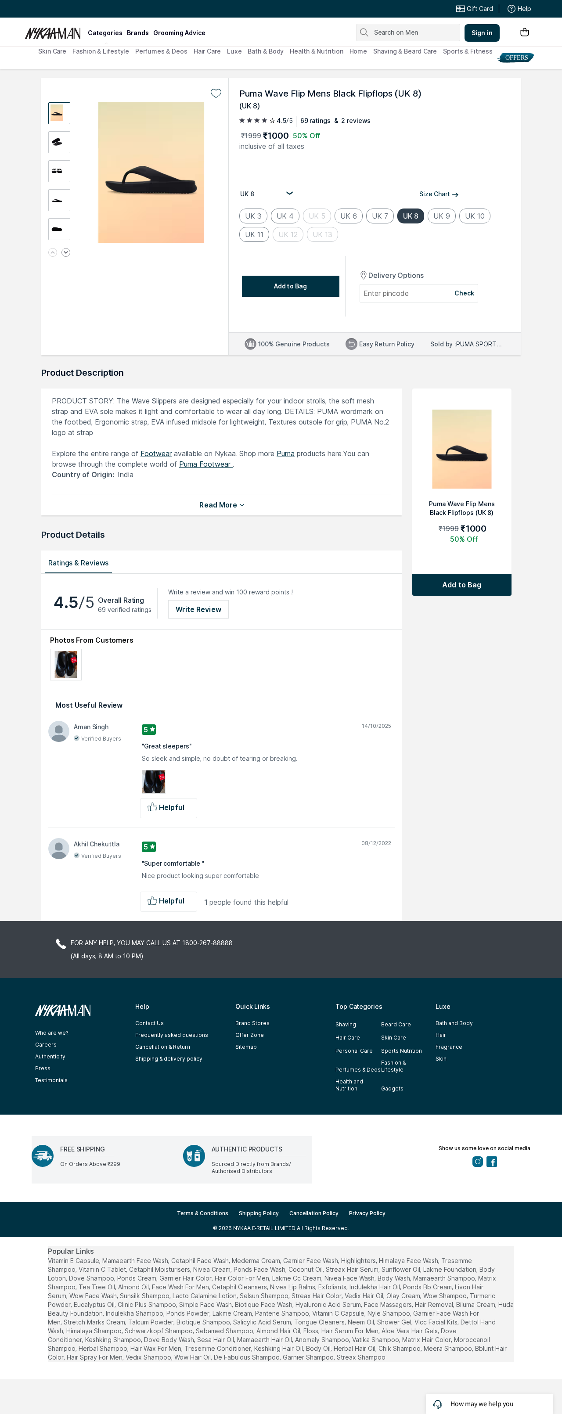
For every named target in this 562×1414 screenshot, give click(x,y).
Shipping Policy (259, 1213)
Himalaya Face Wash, (409, 1260)
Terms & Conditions (202, 1213)
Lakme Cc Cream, (297, 1278)
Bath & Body (266, 51)
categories (105, 32)
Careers (46, 1044)
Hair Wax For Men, (156, 1348)
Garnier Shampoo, (309, 1357)
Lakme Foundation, (450, 1269)
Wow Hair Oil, (193, 1357)
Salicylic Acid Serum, (262, 1322)
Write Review (198, 609)
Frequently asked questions (171, 1035)
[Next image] (65, 253)
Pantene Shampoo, (282, 1313)
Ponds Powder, (188, 1313)
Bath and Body (454, 1023)
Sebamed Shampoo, (225, 1331)
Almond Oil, (134, 1287)
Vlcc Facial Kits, (436, 1322)
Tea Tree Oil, (97, 1287)
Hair (441, 1035)
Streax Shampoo (361, 1357)
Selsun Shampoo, (265, 1295)
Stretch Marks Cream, (95, 1322)
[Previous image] (52, 253)
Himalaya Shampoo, (94, 1331)
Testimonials (51, 1080)
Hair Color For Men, (242, 1278)
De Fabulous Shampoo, (247, 1357)
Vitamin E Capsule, (74, 1260)
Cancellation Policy (314, 1213)
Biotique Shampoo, (204, 1322)
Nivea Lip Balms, (293, 1287)
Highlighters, (359, 1260)
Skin (441, 1058)
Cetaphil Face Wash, (200, 1260)
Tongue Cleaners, (320, 1322)
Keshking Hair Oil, (279, 1348)
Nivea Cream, (212, 1269)
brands (138, 32)
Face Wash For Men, (181, 1287)
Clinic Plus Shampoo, (147, 1304)
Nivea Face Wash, (350, 1278)
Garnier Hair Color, (186, 1278)
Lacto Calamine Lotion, (205, 1295)
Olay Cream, (404, 1295)
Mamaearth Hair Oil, (265, 1339)
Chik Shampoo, (400, 1348)
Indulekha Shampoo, (135, 1313)
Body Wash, (394, 1278)
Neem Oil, (361, 1322)
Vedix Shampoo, (149, 1357)
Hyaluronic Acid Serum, (328, 1304)
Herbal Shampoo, (104, 1348)
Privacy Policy (367, 1213)
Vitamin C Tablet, (103, 1269)
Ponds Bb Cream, (428, 1287)
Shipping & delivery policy (168, 1058)
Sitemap (246, 1046)
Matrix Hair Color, (427, 1339)
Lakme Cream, (233, 1313)
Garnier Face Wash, (311, 1260)
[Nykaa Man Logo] (55, 30)
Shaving (345, 1024)
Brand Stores (252, 1023)
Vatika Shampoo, (376, 1339)
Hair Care (207, 51)
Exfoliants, (333, 1287)
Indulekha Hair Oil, (375, 1287)
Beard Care (396, 1024)
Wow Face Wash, (93, 1295)
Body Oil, (319, 1348)
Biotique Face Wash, (264, 1304)
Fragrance (449, 1046)
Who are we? (51, 1032)
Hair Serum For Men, (350, 1331)
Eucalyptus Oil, (95, 1304)
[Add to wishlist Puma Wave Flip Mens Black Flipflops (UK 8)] (216, 93)
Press (42, 1068)
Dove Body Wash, (169, 1339)
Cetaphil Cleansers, (240, 1287)
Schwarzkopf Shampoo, (159, 1331)
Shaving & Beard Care (405, 51)
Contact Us (149, 1023)
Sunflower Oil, (402, 1269)
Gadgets (392, 1088)
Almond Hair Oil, (279, 1331)
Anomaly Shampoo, (322, 1339)
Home (358, 51)
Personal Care (354, 1050)
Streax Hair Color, (317, 1295)
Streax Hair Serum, (353, 1269)
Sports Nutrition (401, 1050)
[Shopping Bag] (524, 33)
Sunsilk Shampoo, (145, 1295)
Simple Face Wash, (206, 1304)
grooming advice (179, 32)
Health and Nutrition (349, 1085)
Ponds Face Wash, (260, 1269)
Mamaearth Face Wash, (135, 1260)
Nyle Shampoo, (389, 1313)
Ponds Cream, (137, 1278)
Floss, (311, 1331)
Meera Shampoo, (448, 1348)
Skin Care (52, 51)
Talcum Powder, (151, 1322)
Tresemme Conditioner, (218, 1348)
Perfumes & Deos (161, 51)
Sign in (482, 32)
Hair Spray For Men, (95, 1357)
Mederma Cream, (256, 1260)
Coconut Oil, (306, 1269)
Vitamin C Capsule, (339, 1313)
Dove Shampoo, (92, 1278)
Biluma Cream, (476, 1304)
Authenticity (50, 1056)
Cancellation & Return (162, 1046)
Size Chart (434, 194)
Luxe (234, 51)
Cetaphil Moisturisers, (160, 1269)
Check (464, 293)
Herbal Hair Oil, (355, 1348)
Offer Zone (249, 1035)
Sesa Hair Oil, (216, 1339)
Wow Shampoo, (445, 1295)
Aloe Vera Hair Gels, (410, 1331)
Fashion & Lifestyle (100, 51)
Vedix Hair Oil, (365, 1295)
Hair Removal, (434, 1304)
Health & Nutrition (316, 51)
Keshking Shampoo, (113, 1339)
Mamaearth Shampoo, (444, 1278)
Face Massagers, (388, 1304)
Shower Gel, (395, 1322)
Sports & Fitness (467, 51)
